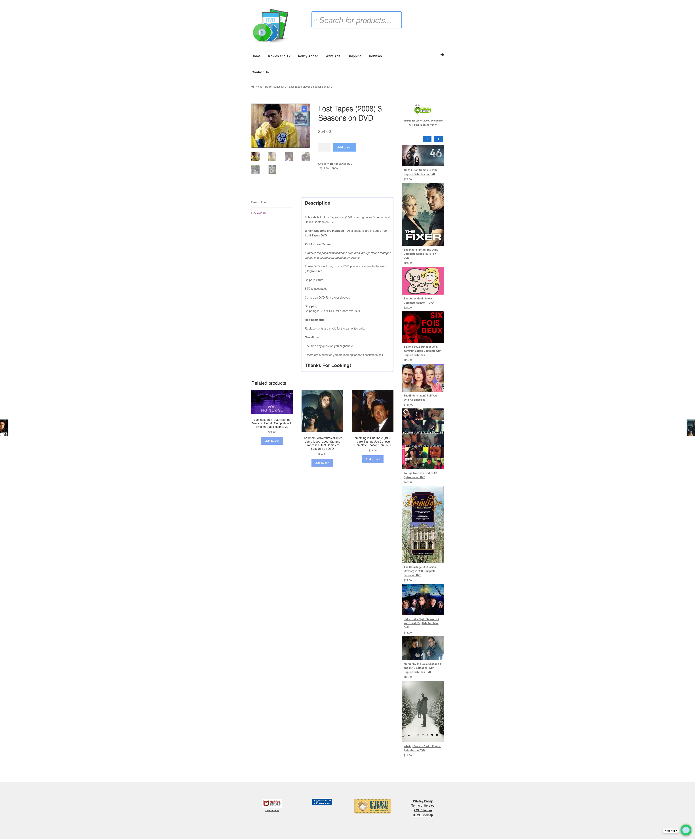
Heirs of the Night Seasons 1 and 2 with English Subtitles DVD (421, 623)
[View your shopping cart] (423, 52)
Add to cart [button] (272, 441)
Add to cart (344, 147)
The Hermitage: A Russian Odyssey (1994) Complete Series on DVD (420, 571)
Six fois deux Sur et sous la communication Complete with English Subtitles (422, 350)
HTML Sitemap (423, 815)
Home (256, 56)
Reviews (375, 56)
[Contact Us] (686, 830)
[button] (304, 109)
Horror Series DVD (275, 86)
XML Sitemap (423, 810)
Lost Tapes (331, 168)
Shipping (355, 56)
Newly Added (308, 56)
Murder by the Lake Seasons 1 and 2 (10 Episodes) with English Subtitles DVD (422, 668)
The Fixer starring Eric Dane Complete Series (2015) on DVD (421, 253)
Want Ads (333, 56)
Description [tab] (258, 202)
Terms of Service (422, 805)
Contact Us (260, 72)
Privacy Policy (423, 801)
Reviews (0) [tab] (259, 213)
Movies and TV (279, 56)
